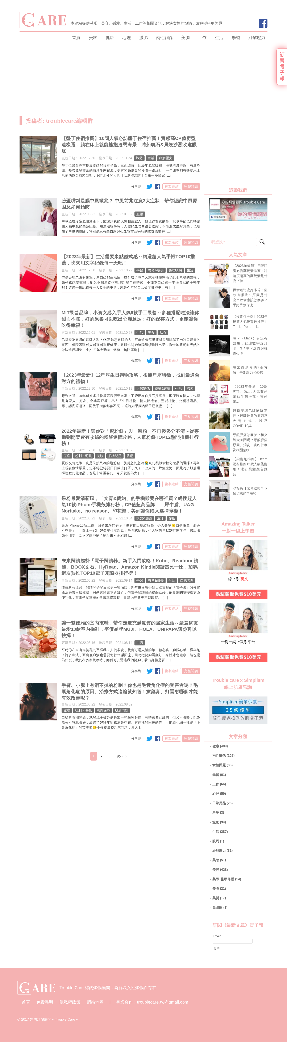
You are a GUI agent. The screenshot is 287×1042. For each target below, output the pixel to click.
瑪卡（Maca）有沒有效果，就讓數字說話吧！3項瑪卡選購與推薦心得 (250, 345)
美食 (151, 332)
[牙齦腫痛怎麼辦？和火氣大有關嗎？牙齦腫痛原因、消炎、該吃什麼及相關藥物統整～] (219, 442)
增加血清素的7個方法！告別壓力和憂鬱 (250, 370)
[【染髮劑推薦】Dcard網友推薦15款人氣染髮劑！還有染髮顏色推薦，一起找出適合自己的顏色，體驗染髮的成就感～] (219, 466)
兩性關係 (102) (223, 755)
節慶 (190, 388)
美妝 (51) (219, 860)
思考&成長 (156, 270)
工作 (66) (219, 784)
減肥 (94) (219, 822)
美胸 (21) (219, 888)
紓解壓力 (257, 37)
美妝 (100, 456)
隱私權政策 (69, 1002)
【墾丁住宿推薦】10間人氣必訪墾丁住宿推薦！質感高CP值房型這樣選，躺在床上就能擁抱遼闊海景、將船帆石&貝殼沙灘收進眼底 (129, 145)
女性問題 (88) (222, 765)
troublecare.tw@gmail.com (162, 1002)
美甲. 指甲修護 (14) (226, 879)
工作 (202, 37)
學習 (236, 37)
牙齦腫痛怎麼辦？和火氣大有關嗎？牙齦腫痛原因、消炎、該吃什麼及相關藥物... (250, 442)
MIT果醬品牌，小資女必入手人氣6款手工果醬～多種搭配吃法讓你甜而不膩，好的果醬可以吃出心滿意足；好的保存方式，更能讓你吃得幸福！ (130, 319)
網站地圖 (95, 1002)
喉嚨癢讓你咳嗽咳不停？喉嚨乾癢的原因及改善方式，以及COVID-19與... (250, 418)
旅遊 (139, 158)
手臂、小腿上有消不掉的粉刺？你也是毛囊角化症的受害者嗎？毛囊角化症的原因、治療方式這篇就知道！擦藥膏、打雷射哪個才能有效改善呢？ (130, 691)
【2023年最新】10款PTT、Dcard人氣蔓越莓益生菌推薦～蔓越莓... (250, 394)
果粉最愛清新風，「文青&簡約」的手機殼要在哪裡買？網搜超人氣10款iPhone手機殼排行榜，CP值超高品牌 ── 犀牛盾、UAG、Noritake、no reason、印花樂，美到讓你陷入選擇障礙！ (130, 505)
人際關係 (143, 388)
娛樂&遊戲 (162, 388)
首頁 (76, 37)
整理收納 (175, 270)
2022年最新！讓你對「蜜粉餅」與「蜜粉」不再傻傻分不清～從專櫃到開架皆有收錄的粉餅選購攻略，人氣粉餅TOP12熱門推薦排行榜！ (130, 437)
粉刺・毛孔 (83, 456)
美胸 (185, 37)
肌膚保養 (103, 710)
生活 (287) (220, 831)
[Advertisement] (109, 76)
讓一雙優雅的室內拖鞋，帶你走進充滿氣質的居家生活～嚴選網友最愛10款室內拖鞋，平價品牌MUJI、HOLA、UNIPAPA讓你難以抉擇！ (130, 629)
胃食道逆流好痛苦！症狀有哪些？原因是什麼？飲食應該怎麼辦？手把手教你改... (250, 297)
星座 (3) (218, 812)
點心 (162, 332)
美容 (93, 37)
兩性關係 (164, 37)
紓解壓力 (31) (222, 850)
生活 (219, 37)
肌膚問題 (115, 456)
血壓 (139, 214)
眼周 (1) (218, 841)
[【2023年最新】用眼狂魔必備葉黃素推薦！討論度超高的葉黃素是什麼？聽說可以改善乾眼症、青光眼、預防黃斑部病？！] (219, 273)
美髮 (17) (219, 898)
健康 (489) (220, 746)
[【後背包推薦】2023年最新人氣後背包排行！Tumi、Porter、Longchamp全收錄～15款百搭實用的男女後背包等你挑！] (219, 321)
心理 (126, 37)
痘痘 (66, 456)
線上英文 (214, 542)
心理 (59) (219, 793)
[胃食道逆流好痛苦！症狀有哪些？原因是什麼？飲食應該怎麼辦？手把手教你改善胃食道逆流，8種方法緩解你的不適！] (219, 297)
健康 (110, 37)
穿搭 (172, 518)
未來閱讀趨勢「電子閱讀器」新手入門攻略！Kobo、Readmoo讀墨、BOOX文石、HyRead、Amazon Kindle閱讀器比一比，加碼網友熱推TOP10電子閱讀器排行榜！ (130, 567)
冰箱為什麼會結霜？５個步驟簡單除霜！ (250, 490)
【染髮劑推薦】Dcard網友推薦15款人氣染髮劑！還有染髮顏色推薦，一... (250, 466)
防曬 (129, 456)
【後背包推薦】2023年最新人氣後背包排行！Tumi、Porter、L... (250, 321)
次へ (120, 756)
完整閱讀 (191, 186)
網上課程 (214, 605)
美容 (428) (220, 869)
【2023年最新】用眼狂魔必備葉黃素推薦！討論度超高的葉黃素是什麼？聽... (250, 273)
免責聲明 (44, 1002)
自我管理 (187, 580)
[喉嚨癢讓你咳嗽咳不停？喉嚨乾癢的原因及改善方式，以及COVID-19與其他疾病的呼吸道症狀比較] (219, 418)
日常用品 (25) (222, 803)
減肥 (143, 37)
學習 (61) (219, 775)
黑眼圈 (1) (219, 907)
